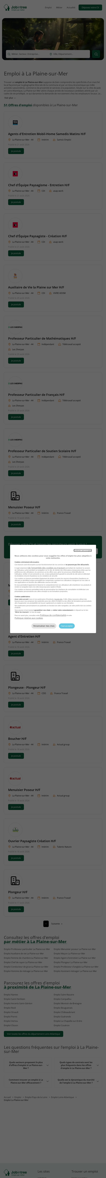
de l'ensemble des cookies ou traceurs (46, 567)
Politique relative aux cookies (29, 618)
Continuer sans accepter (83, 550)
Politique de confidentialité (53, 615)
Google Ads (58, 599)
